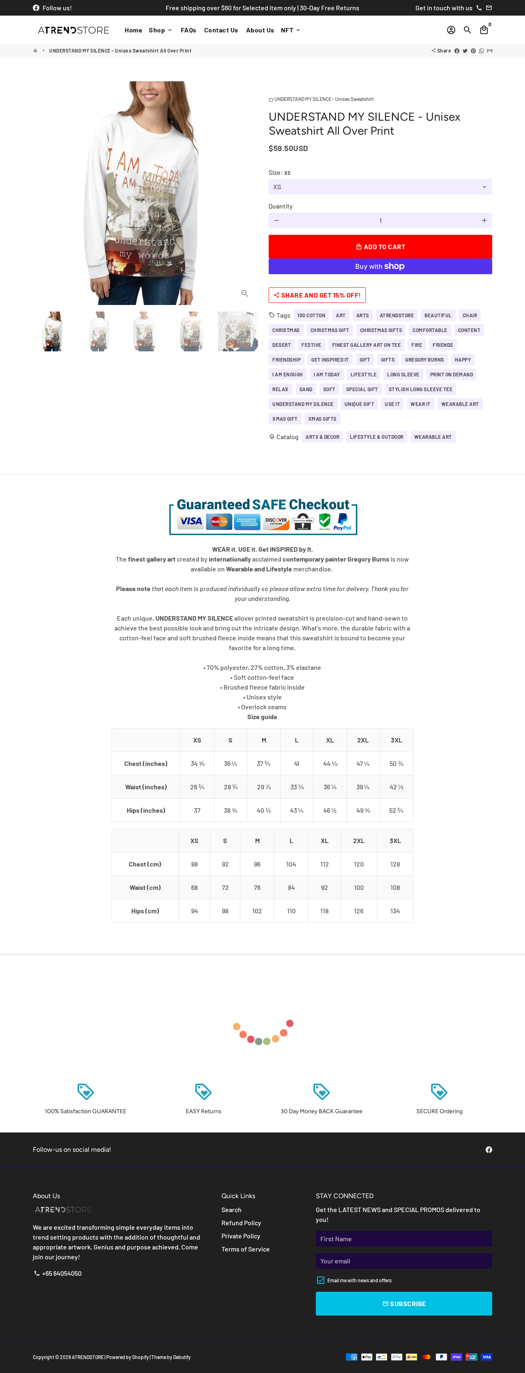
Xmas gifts (322, 419)
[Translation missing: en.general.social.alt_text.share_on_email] (489, 50)
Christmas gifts (381, 330)
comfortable (430, 330)
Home (133, 30)
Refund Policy (241, 1222)
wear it (421, 404)
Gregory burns (424, 359)
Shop (161, 30)
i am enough (287, 374)
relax (280, 389)
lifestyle (364, 374)
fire (416, 345)
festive (311, 345)
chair (470, 315)
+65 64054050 (58, 1273)
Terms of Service (245, 1249)
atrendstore (397, 315)
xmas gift (285, 419)
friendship (286, 359)
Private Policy (240, 1236)
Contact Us (221, 30)
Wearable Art (433, 437)
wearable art (460, 404)
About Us (260, 30)
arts (362, 315)
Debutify (182, 1357)
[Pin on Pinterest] (473, 50)
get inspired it (330, 359)
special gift (362, 389)
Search (231, 1209)
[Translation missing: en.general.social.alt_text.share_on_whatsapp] (481, 50)
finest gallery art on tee (366, 345)
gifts (388, 359)
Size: (279, 172)
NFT (291, 30)
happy (463, 359)
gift (365, 359)
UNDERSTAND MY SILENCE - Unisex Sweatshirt (321, 99)
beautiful (438, 315)
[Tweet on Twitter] (465, 50)
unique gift (359, 404)
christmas (286, 330)
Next (245, 193)
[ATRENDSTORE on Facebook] (36, 7)
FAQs (188, 30)
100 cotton (311, 315)
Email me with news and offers (359, 1280)
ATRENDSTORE (88, 1357)
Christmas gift (329, 330)
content (469, 330)
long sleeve (403, 374)
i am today (327, 374)
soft (329, 389)
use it (392, 404)
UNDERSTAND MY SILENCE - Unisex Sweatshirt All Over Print (120, 50)
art (341, 315)
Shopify (140, 1357)
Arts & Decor (322, 437)
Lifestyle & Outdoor (377, 437)
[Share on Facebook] (456, 50)
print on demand (451, 374)
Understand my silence (303, 404)
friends (443, 345)
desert (281, 345)
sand (306, 389)
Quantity (281, 206)
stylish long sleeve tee (421, 389)
